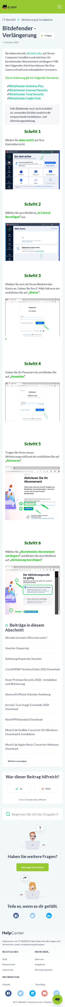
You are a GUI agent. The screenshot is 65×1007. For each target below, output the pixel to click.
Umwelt (6, 984)
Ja (21, 788)
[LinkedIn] (49, 915)
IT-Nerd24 (8, 19)
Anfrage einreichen (32, 867)
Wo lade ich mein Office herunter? (26, 637)
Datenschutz (8, 964)
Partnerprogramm (43, 969)
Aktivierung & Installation (37, 19)
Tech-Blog (40, 984)
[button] (59, 6)
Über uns (39, 959)
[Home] (10, 6)
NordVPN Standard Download (23, 719)
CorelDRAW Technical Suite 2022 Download (32, 669)
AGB (4, 959)
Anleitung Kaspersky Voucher (23, 658)
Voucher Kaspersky (17, 648)
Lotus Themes (44, 1002)
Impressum (7, 969)
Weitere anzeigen (17, 761)
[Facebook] (16, 915)
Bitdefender (35, 53)
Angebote (40, 964)
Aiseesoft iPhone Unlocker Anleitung (27, 694)
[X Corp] (32, 915)
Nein (47, 788)
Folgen (48, 35)
